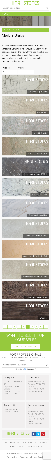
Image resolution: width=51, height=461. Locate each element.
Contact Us (13, 446)
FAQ (41, 446)
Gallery (37, 443)
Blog (44, 443)
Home (6, 443)
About (22, 446)
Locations (14, 443)
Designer (30, 369)
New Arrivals (26, 443)
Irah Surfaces (32, 446)
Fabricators (19, 369)
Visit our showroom (25, 347)
